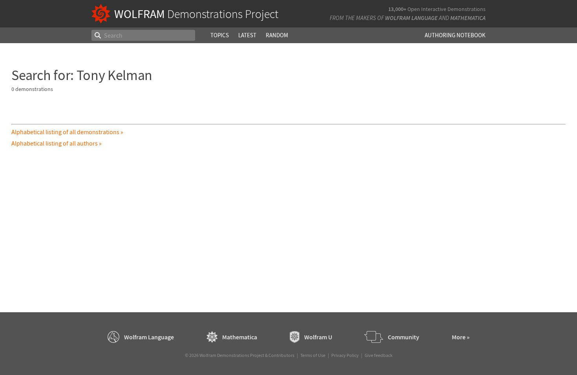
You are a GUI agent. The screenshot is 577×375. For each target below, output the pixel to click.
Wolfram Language (411, 18)
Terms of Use (312, 355)
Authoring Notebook (455, 35)
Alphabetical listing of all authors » (56, 143)
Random (277, 35)
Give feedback (379, 355)
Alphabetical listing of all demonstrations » (67, 132)
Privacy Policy (345, 355)
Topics (219, 35)
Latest (247, 35)
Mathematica (468, 18)
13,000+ (397, 9)
